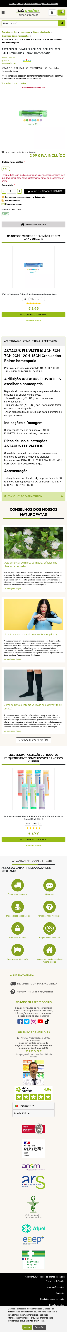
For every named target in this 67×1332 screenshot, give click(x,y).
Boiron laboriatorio (41, 32)
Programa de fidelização (17, 959)
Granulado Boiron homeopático (15, 35)
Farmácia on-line (9, 32)
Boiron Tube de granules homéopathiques (9, 60)
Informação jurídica (55, 1287)
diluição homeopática (12, 161)
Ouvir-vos (49, 894)
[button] (3, 12)
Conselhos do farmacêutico (24, 496)
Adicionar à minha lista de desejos (21, 152)
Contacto (60, 1293)
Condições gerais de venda (52, 1299)
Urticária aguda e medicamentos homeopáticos (30, 634)
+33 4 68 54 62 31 (33, 1051)
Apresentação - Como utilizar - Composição (30, 341)
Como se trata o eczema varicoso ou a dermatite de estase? (33, 706)
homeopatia (25, 32)
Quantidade (7, 185)
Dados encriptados (17, 937)
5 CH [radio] (5, 168)
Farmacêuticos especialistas (17, 915)
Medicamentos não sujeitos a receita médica (49, 960)
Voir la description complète (14, 83)
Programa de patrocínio (49, 937)
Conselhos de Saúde (34, 740)
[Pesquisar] (61, 23)
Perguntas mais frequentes (50, 915)
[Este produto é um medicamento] (7, 217)
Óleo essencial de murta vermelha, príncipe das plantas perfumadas (30, 564)
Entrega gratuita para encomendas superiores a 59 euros (33, 3)
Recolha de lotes (56, 1305)
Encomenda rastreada (17, 894)
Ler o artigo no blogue (12, 588)
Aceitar (27, 1327)
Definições (39, 1327)
